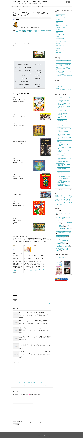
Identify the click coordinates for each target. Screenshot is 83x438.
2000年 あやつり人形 (60, 38)
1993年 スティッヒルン (60, 50)
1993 (30, 31)
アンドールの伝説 (59, 195)
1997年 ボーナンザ (59, 43)
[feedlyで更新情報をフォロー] (67, 2)
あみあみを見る (29, 270)
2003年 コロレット (59, 32)
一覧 (17, 30)
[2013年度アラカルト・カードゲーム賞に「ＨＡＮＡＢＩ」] (16, 315)
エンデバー (67, 195)
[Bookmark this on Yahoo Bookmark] (14, 20)
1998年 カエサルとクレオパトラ (62, 41)
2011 (20, 30)
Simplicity (44, 435)
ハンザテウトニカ (60, 199)
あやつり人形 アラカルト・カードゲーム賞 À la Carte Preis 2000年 (28, 382)
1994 (28, 31)
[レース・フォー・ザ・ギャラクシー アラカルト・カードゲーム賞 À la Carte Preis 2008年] (16, 354)
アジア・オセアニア (28, 6)
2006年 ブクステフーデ (60, 27)
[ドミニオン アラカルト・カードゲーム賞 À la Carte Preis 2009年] (16, 346)
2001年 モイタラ (59, 36)
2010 (23, 30)
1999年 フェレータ (59, 39)
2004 (39, 30)
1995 (25, 31)
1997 (19, 31)
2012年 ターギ (59, 15)
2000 (50, 30)
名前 (14, 396)
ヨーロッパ (22, 6)
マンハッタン (61, 200)
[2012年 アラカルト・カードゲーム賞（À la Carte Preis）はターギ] (16, 323)
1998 (17, 31)
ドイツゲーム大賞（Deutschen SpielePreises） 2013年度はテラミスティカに (64, 75)
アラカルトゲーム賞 (47, 17)
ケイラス (60, 196)
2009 (25, 30)
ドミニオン (56, 199)
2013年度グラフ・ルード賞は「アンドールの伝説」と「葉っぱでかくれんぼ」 (63, 68)
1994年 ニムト (59, 48)
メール (14, 400)
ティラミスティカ (65, 196)
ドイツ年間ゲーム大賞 (66, 197)
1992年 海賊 (58, 52)
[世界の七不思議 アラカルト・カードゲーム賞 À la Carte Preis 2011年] (16, 330)
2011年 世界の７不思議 (60, 17)
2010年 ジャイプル (59, 19)
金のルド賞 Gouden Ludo (62, 161)
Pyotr (50, 303)
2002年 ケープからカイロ (61, 34)
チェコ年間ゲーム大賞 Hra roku (63, 142)
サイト (14, 405)
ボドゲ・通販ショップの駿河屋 (61, 257)
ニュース (57, 82)
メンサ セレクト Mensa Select (63, 176)
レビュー (57, 84)
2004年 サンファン (59, 31)
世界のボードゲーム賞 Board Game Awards (30, 2)
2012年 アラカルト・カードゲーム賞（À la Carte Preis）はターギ (34, 320)
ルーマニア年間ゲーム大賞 (66, 200)
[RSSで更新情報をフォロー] (69, 2)
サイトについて (59, 86)
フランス (17, 6)
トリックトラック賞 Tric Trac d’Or (64, 128)
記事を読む (21, 317)
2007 (31, 30)
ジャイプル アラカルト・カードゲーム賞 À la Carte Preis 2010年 (35, 336)
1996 (22, 31)
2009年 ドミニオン (59, 21)
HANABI (56, 195)
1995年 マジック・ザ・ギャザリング (63, 46)
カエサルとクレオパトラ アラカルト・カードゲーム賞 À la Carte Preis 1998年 (31, 385)
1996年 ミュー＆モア (60, 45)
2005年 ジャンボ (59, 29)
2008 (28, 30)
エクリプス (64, 195)
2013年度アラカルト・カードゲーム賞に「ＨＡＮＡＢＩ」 (32, 312)
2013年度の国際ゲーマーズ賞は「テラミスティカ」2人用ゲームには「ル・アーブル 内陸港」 (64, 64)
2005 (36, 30)
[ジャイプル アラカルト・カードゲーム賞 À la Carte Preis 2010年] (16, 339)
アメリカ (34, 6)
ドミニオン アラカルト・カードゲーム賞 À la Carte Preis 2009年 (35, 344)
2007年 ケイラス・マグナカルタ (62, 25)
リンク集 (57, 88)
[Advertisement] (26, 36)
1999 (14, 31)
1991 (36, 31)
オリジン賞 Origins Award (62, 178)
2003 (42, 30)
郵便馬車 (61, 204)
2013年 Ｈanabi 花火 (60, 14)
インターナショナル (40, 6)
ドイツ (13, 6)
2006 (34, 30)
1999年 (40, 17)
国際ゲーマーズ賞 (63, 202)
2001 (47, 30)
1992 (33, 31)
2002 (44, 30)
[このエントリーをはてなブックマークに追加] (13, 20)
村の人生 (58, 204)
